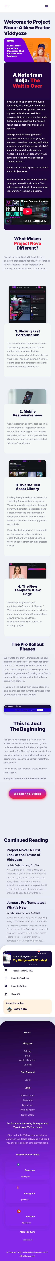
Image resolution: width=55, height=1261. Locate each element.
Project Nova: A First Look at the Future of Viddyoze (23, 855)
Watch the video (27, 793)
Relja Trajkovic (17, 865)
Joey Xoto (20, 1009)
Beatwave (27, 1239)
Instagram (29, 1193)
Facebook (30, 1170)
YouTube (30, 1216)
